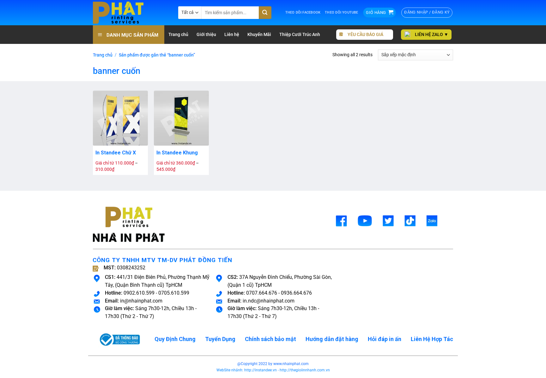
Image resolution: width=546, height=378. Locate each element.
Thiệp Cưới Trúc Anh (299, 34)
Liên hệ (231, 34)
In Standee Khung (177, 153)
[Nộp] (265, 12)
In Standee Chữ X (115, 153)
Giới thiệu (206, 34)
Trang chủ (178, 34)
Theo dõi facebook (303, 12)
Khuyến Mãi (259, 34)
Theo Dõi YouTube (341, 12)
